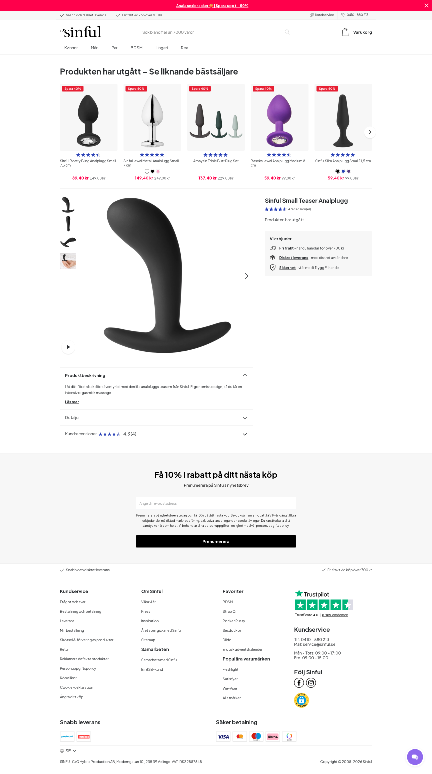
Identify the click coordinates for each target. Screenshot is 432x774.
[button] (426, 6)
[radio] (78, 155)
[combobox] (211, 32)
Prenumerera (216, 541)
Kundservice (324, 15)
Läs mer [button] (72, 402)
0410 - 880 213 (357, 15)
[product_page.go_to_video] (68, 347)
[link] (147, 171)
